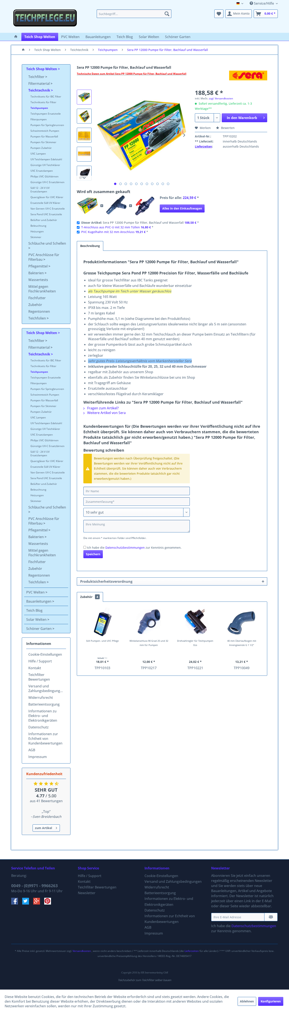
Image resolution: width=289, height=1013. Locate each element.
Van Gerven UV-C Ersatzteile (47, 208)
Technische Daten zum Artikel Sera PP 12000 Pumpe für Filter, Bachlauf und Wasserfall (131, 73)
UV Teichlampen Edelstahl (46, 159)
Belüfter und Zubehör (43, 220)
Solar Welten (36, 619)
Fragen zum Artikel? (102, 408)
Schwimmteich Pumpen (44, 131)
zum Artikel (43, 828)
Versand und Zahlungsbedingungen (46, 688)
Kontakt (34, 668)
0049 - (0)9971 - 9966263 (34, 885)
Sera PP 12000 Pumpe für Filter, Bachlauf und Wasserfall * (140, 223)
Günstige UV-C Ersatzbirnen (47, 182)
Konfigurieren (271, 1001)
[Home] (16, 37)
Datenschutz (38, 727)
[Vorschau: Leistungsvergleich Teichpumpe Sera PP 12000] (84, 135)
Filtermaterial (39, 83)
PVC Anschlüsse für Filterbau (43, 257)
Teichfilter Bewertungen (39, 677)
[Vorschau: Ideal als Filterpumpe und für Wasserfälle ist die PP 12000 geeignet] (84, 116)
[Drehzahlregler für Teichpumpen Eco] (195, 622)
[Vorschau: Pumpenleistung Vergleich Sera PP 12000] (84, 154)
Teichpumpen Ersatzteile (45, 113)
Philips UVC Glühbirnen (44, 176)
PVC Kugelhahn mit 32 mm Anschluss (108, 232)
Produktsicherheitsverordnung (106, 581)
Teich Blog (34, 610)
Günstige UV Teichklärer (45, 165)
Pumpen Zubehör (41, 148)
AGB (31, 750)
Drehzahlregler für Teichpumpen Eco (195, 643)
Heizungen (37, 231)
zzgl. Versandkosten (221, 98)
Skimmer (35, 237)
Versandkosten (82, 951)
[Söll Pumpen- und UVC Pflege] (102, 622)
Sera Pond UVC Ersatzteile (46, 214)
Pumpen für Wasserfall (44, 136)
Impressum (37, 756)
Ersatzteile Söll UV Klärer (45, 203)
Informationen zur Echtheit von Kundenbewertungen (45, 739)
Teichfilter (36, 76)
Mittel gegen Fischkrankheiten (42, 288)
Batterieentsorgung (44, 704)
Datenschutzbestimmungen (125, 548)
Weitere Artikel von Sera (106, 412)
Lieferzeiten (203, 146)
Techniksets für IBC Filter (45, 96)
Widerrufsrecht (40, 697)
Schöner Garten (39, 628)
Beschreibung (90, 246)
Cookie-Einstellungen (45, 654)
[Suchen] (166, 14)
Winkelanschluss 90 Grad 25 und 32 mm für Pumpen (148, 643)
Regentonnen (39, 311)
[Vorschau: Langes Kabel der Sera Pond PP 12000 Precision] (84, 173)
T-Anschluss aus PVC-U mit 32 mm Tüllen (110, 227)
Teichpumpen (39, 108)
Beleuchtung (38, 226)
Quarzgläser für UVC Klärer (46, 197)
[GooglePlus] (38, 903)
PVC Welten (35, 592)
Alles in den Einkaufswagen (182, 208)
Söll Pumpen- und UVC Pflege (102, 640)
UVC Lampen (38, 153)
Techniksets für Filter (43, 102)
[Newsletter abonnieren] (271, 917)
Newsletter (86, 893)
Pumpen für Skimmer (43, 142)
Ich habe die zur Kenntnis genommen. (134, 548)
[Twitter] (27, 903)
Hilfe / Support (40, 661)
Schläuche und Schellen (47, 243)
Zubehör (35, 304)
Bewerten (227, 128)
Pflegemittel (38, 266)
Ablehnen (247, 1001)
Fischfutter (37, 298)
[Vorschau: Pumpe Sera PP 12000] (84, 97)
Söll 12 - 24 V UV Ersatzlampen (40, 189)
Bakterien (36, 273)
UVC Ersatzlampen (41, 171)
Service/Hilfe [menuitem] (264, 3)
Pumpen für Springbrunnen (47, 125)
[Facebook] (16, 903)
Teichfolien (37, 318)
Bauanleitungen (39, 601)
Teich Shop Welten (42, 69)
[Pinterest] (49, 903)
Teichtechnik (39, 90)
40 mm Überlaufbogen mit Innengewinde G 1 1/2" (241, 643)
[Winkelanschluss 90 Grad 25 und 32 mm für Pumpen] (149, 622)
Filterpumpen (38, 119)
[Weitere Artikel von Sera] (248, 78)
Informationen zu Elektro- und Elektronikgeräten (42, 716)
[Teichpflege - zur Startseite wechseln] (45, 20)
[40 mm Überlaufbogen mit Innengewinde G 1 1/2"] (242, 622)
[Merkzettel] (218, 14)
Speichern (93, 554)
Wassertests (38, 279)
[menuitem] (134, 14)
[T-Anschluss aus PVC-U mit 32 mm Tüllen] (116, 205)
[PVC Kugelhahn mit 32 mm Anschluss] (145, 205)
